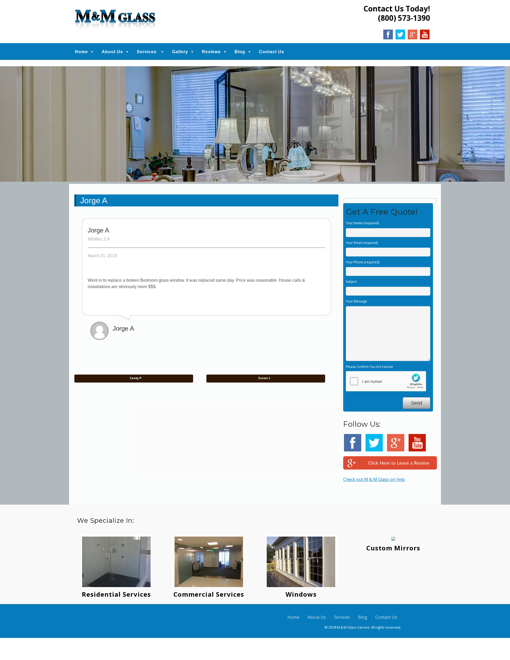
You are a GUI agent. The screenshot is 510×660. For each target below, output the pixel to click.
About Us (112, 51)
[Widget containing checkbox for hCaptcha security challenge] (386, 381)
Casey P (135, 378)
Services (146, 51)
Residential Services (116, 594)
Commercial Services (208, 594)
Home (81, 51)
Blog (240, 51)
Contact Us (271, 51)
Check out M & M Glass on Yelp (374, 479)
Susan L (264, 378)
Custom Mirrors (393, 547)
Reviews (211, 51)
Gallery (180, 51)
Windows (301, 594)
